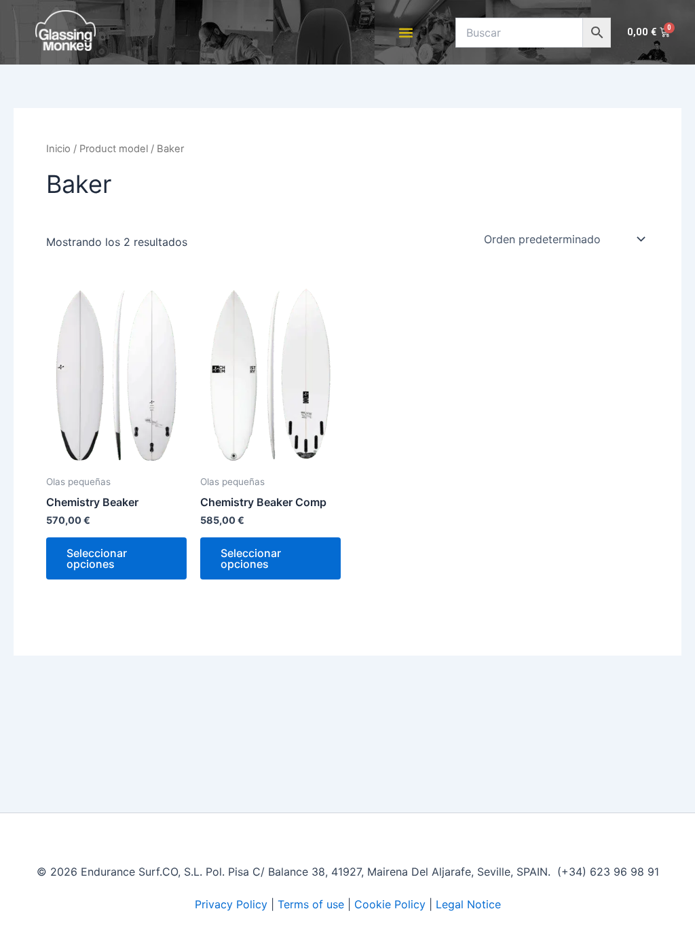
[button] (406, 32)
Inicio (58, 149)
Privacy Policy (231, 904)
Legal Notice (468, 904)
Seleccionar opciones (97, 558)
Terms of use (311, 904)
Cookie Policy (390, 904)
